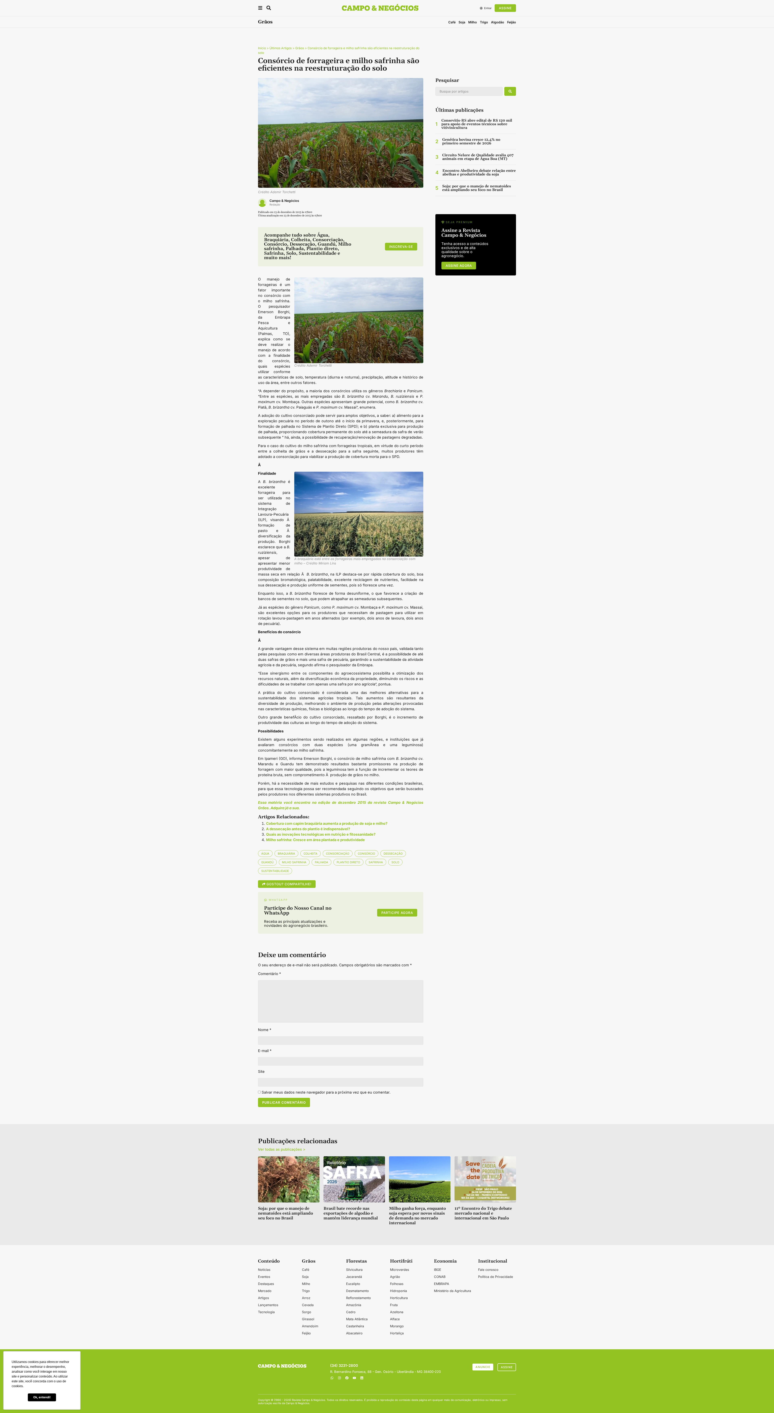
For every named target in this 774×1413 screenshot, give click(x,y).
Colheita (310, 853)
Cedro (351, 1312)
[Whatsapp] (332, 1378)
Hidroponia (398, 1291)
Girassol (308, 1319)
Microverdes (399, 1270)
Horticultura (399, 1298)
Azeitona (396, 1312)
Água (265, 853)
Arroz (306, 1298)
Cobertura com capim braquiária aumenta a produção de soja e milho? (326, 823)
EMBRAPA (441, 1284)
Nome (264, 1030)
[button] (260, 8)
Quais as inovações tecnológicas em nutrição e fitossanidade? (321, 834)
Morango (397, 1326)
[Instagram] (339, 1378)
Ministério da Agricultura (452, 1291)
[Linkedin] (362, 1378)
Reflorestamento (358, 1298)
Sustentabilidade (275, 871)
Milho (472, 22)
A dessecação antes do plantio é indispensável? (308, 829)
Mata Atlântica (357, 1319)
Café (452, 22)
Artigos (263, 1298)
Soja (462, 22)
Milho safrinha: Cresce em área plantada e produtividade (315, 840)
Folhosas (396, 1284)
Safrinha (376, 862)
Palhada (321, 862)
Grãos (265, 22)
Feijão (511, 22)
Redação (274, 204)
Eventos (264, 1277)
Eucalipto (353, 1284)
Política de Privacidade (495, 1277)
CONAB (439, 1277)
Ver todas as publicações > (281, 1149)
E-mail (265, 1051)
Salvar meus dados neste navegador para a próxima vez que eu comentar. (326, 1092)
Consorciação (337, 853)
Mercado (265, 1291)
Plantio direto (348, 862)
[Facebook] (347, 1378)
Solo (395, 862)
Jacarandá (354, 1277)
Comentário (269, 974)
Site (261, 1071)
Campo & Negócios (284, 201)
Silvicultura (354, 1270)
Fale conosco (488, 1270)
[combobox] (469, 91)
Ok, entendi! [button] (42, 1397)
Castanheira (355, 1326)
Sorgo (306, 1312)
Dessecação (393, 853)
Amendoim (310, 1326)
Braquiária (286, 853)
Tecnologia (266, 1312)
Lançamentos (268, 1305)
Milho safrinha (294, 862)
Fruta (394, 1305)
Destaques (266, 1284)
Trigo (484, 22)
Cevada (308, 1305)
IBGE (437, 1270)
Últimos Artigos (280, 48)
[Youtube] (354, 1378)
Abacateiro (354, 1333)
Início (262, 48)
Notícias (264, 1270)
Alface (395, 1319)
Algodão (497, 22)
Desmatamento (357, 1291)
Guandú (267, 862)
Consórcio (366, 853)
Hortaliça (397, 1333)
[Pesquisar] (510, 91)
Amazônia (353, 1305)
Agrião (395, 1277)
